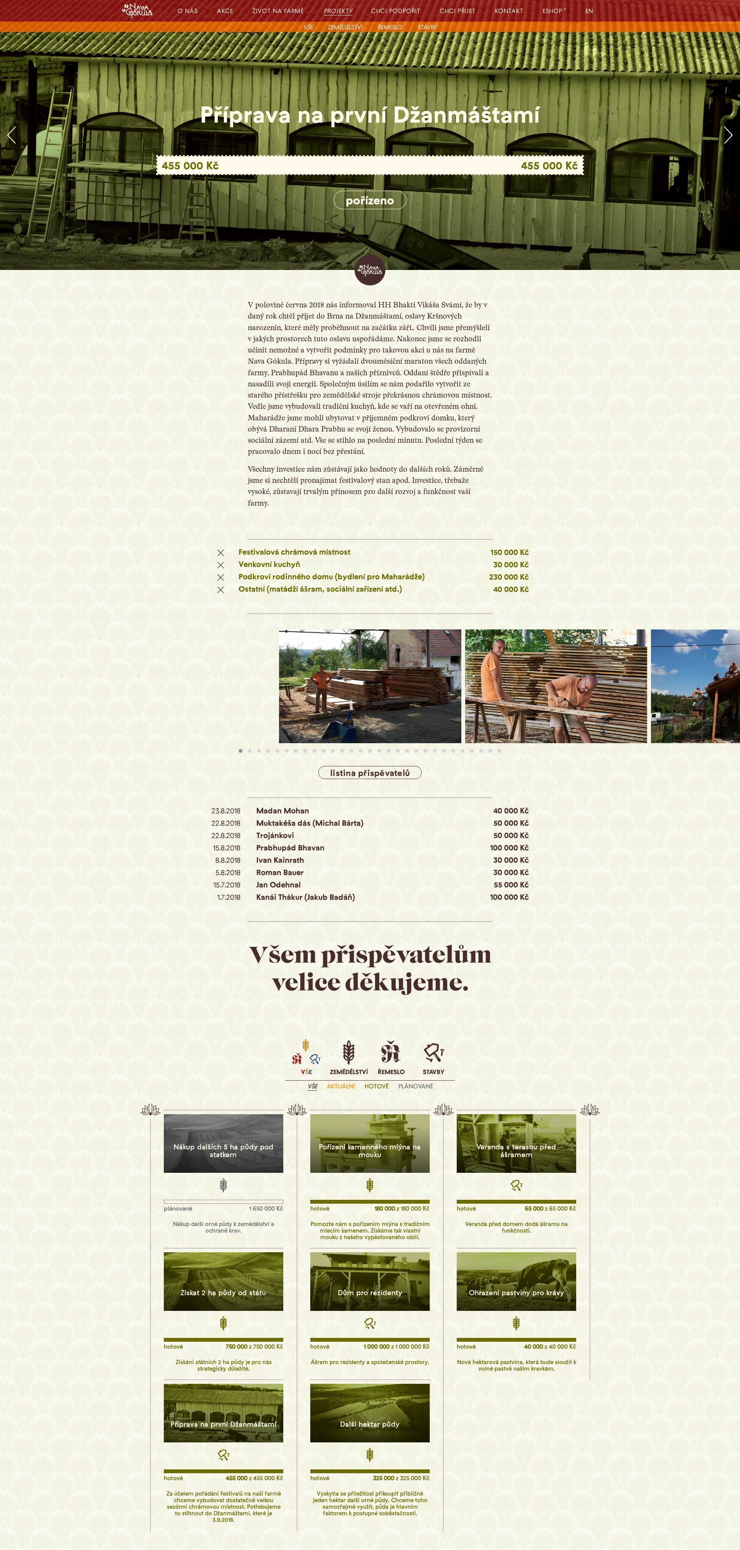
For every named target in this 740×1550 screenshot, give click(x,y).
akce (225, 10)
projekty (339, 10)
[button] (240, 751)
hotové (377, 1086)
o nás (188, 10)
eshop (552, 10)
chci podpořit (395, 10)
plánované (416, 1086)
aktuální (341, 1086)
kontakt (509, 10)
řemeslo (390, 26)
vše (308, 26)
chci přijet (458, 10)
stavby (427, 26)
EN (589, 10)
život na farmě (278, 10)
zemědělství (345, 26)
